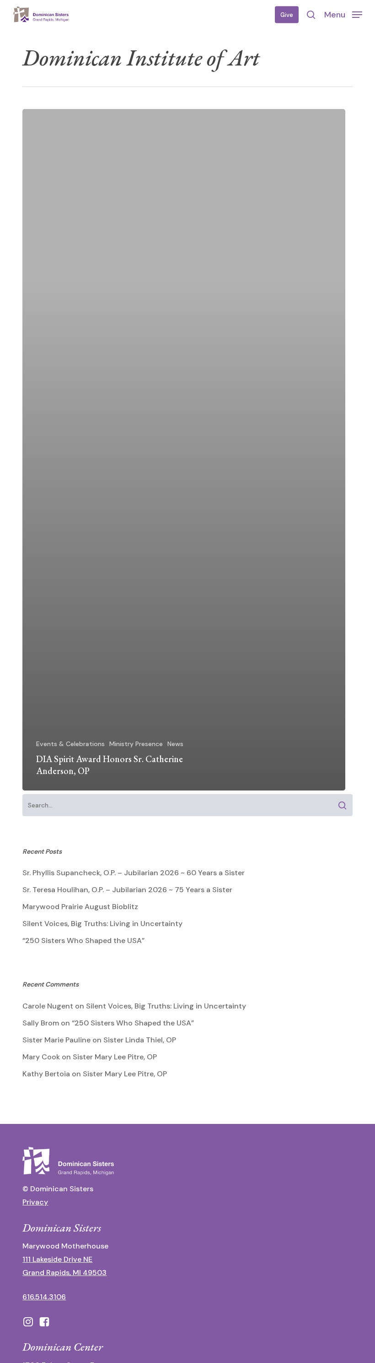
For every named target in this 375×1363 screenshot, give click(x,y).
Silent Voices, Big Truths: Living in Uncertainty (102, 923)
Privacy (35, 1202)
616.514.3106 (44, 1297)
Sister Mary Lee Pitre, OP (115, 1057)
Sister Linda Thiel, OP (139, 1040)
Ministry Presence (136, 744)
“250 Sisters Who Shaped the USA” (83, 940)
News (175, 744)
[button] (343, 14)
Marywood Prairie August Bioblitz (80, 906)
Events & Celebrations (70, 744)
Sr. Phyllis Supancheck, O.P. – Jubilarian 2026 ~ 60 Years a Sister (133, 873)
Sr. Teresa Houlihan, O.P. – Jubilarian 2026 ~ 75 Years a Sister (127, 889)
